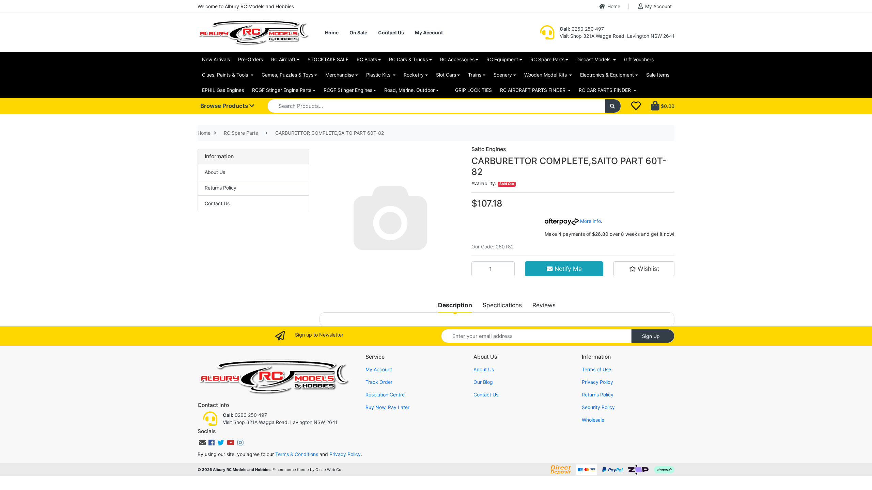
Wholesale (593, 420)
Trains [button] (474, 75)
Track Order (378, 382)
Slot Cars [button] (446, 75)
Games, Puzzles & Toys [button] (287, 75)
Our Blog (483, 382)
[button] (643, 268)
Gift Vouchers (639, 59)
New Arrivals (216, 59)
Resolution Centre (385, 394)
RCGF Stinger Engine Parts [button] (281, 90)
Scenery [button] (503, 75)
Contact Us (391, 32)
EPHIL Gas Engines (223, 90)
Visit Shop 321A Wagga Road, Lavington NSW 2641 (617, 36)
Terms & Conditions (296, 454)
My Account (658, 6)
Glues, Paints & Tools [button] (225, 75)
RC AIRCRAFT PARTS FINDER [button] (533, 90)
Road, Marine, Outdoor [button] (409, 90)
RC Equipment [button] (502, 59)
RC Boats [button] (367, 59)
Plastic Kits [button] (379, 75)
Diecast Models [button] (594, 59)
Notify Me (567, 268)
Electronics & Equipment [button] (607, 75)
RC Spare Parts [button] (547, 59)
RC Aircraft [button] (283, 59)
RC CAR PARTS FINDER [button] (605, 90)
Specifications (502, 305)
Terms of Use (596, 369)
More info (590, 221)
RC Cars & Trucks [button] (408, 59)
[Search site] (613, 106)
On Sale (358, 32)
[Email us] (202, 443)
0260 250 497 (582, 29)
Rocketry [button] (414, 75)
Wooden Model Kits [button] (546, 75)
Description (455, 305)
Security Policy (598, 407)
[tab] (455, 305)
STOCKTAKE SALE (328, 59)
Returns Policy (220, 188)
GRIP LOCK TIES (473, 90)
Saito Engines (488, 149)
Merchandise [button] (339, 75)
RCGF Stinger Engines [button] (348, 90)
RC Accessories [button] (457, 59)
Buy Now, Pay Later (387, 407)
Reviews (544, 305)
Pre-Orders (250, 59)
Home (613, 6)
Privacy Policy (597, 382)
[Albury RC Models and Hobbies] (253, 32)
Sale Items (657, 75)
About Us (215, 172)
